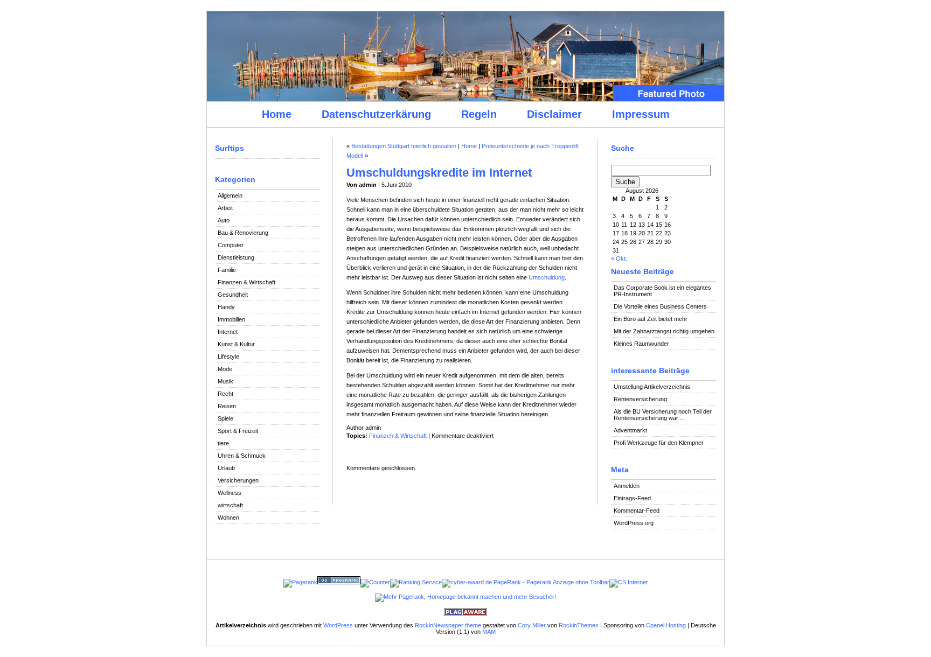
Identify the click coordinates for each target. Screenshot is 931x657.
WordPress (338, 625)
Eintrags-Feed (632, 498)
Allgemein (230, 195)
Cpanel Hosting (666, 625)
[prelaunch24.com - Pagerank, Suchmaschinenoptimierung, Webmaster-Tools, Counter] (300, 582)
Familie (227, 270)
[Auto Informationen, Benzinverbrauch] (416, 582)
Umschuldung (547, 277)
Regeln (479, 114)
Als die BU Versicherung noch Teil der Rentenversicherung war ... (663, 414)
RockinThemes (579, 625)
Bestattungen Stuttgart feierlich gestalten (403, 146)
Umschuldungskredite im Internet (439, 172)
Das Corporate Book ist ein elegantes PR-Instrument (662, 290)
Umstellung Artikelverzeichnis (652, 386)
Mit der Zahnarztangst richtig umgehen (664, 331)
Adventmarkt (630, 430)
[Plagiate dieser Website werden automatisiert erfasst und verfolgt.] (465, 614)
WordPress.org (634, 523)
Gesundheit (233, 294)
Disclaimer (554, 114)
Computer (231, 245)
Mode (225, 369)
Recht (225, 393)
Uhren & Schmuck (242, 455)
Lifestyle (228, 356)
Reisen (227, 406)
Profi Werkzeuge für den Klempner (659, 442)
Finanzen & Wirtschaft (246, 282)
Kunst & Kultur (236, 344)
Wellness (229, 493)
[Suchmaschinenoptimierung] (338, 582)
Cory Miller (532, 625)
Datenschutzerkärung (376, 114)
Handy (226, 307)
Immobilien (231, 319)
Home (276, 114)
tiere (223, 443)
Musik (225, 381)
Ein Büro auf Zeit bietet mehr (650, 319)
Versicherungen (238, 480)
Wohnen (228, 517)
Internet (228, 331)
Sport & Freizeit (238, 431)
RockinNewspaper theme (448, 625)
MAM (489, 631)
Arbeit (225, 208)
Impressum (641, 114)
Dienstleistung (236, 257)
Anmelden (627, 486)
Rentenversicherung (640, 399)
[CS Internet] (628, 582)
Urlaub (226, 468)
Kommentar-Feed (636, 510)
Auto (224, 220)
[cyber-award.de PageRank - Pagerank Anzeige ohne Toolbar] (525, 582)
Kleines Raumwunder (641, 343)
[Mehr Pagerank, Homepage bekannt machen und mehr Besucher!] (465, 596)
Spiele (225, 418)
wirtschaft (230, 505)
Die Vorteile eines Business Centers (660, 306)
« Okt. (619, 258)
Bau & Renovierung (243, 232)
